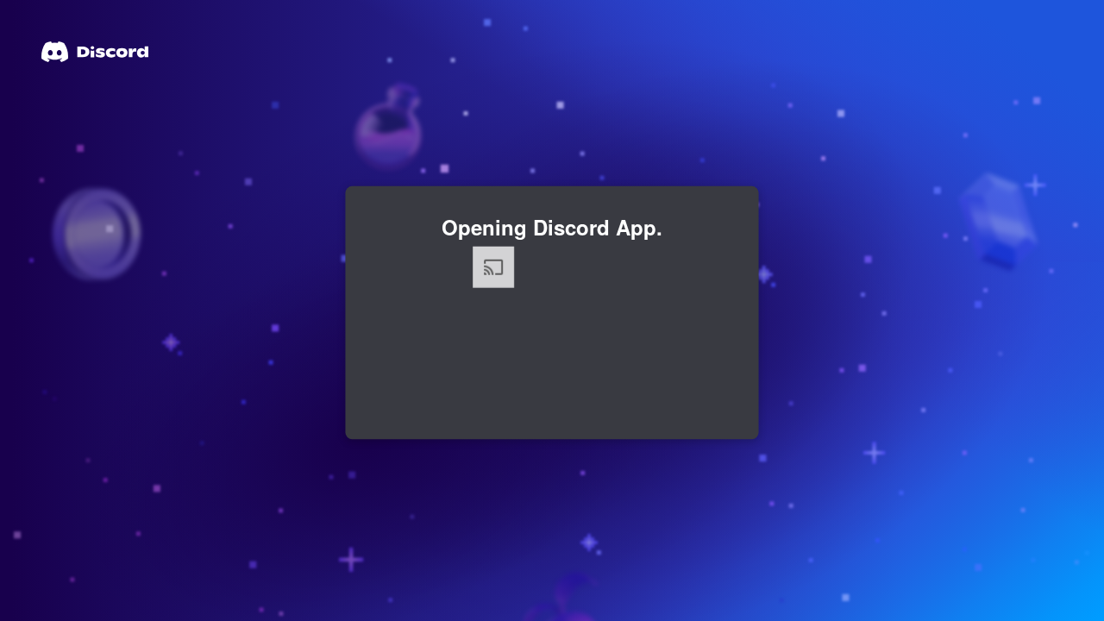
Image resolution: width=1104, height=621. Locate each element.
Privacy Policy (504, 453)
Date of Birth (410, 349)
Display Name (416, 256)
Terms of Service (680, 438)
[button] (455, 528)
